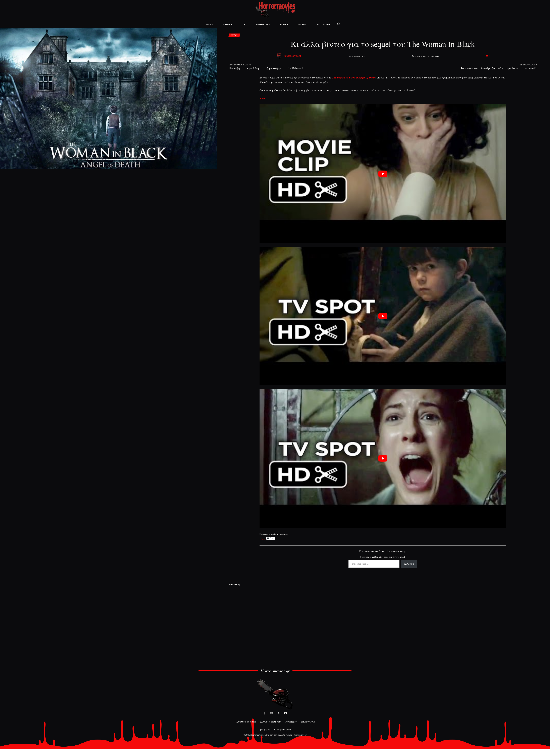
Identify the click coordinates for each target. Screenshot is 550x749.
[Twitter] (278, 713)
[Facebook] (264, 713)
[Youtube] (285, 713)
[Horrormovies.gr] (279, 56)
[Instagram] (271, 713)
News (234, 35)
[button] (338, 23)
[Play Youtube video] (383, 173)
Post (263, 538)
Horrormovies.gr (292, 56)
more (262, 98)
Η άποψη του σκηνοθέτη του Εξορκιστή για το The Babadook (266, 68)
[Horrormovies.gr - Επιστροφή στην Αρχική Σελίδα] (275, 10)
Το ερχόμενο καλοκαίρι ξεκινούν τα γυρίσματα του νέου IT (499, 68)
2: (357, 77)
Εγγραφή (409, 563)
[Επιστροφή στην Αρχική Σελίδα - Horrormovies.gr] (275, 694)
